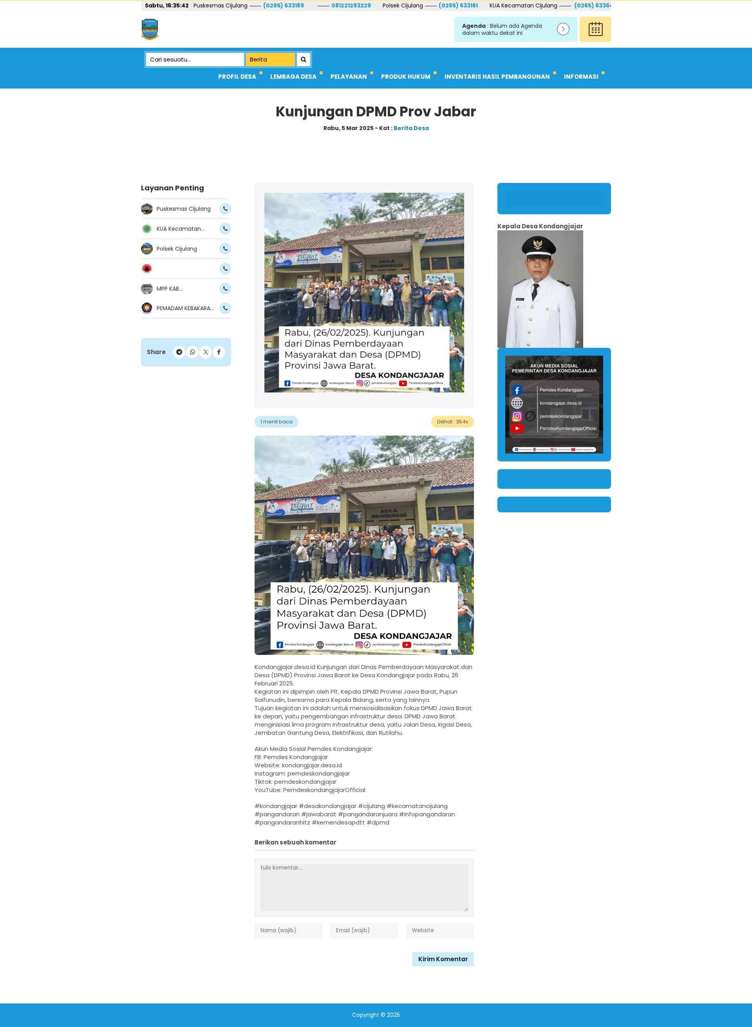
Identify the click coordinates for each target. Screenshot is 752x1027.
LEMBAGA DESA (293, 76)
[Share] (219, 352)
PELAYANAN (349, 76)
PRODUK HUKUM (405, 76)
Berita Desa (411, 128)
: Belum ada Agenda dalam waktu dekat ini (502, 29)
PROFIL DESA (237, 76)
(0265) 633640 (511, 5)
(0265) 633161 (374, 5)
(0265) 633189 (199, 5)
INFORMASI (581, 76)
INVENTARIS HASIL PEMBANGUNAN (497, 76)
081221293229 (267, 5)
